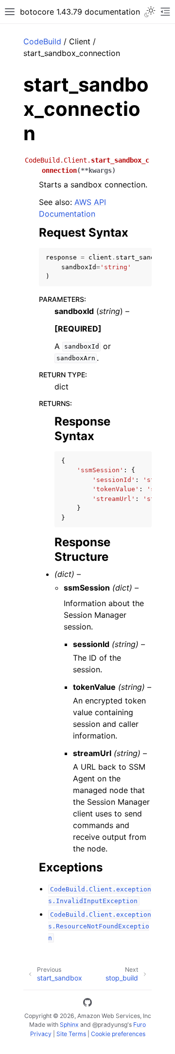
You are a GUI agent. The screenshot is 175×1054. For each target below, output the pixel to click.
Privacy (41, 1033)
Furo (139, 1024)
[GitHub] (87, 1004)
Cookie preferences (118, 1033)
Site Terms (71, 1033)
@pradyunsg (109, 1024)
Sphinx (69, 1024)
